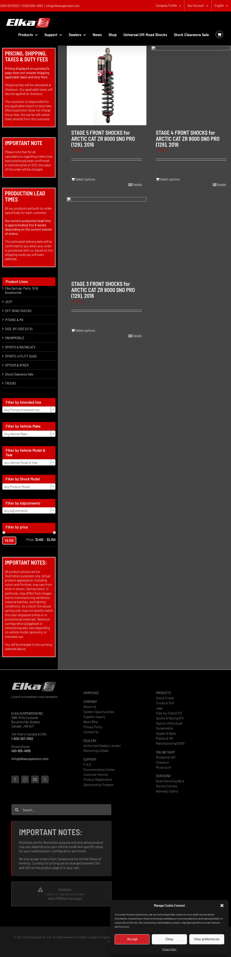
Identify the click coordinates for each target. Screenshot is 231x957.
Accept (132, 939)
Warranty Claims (167, 791)
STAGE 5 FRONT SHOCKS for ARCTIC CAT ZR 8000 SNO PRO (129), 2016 (103, 138)
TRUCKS (10, 383)
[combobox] (28, 409)
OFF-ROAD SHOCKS (18, 310)
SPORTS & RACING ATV (20, 347)
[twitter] (45, 779)
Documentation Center (99, 769)
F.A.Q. (87, 764)
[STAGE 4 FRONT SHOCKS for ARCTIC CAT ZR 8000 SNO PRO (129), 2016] (191, 85)
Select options (85, 179)
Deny (169, 939)
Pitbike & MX (164, 738)
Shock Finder (165, 698)
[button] (222, 905)
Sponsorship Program (98, 784)
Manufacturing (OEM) (170, 743)
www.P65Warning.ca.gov (65, 898)
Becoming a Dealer (96, 750)
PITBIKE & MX (14, 319)
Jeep (159, 708)
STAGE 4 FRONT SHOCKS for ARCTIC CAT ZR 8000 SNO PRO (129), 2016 (187, 138)
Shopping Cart (166, 757)
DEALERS (89, 740)
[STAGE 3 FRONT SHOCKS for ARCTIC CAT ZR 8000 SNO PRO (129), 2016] (106, 236)
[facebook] (15, 779)
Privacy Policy (169, 949)
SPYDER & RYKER (16, 365)
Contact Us (91, 732)
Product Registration (97, 779)
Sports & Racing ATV (170, 718)
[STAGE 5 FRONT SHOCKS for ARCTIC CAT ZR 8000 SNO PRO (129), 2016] (106, 85)
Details (137, 184)
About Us (89, 706)
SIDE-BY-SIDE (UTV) (18, 329)
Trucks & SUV (165, 703)
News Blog (90, 721)
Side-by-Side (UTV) (169, 713)
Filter (9, 540)
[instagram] (25, 779)
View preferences (206, 939)
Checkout (162, 762)
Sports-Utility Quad (169, 723)
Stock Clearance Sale (19, 374)
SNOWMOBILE (14, 338)
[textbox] (28, 410)
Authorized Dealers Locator (102, 745)
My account (163, 767)
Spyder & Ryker (166, 733)
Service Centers (166, 786)
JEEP (8, 301)
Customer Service (95, 774)
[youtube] (35, 779)
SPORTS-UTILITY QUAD (21, 356)
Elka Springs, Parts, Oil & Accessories (21, 290)
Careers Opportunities (98, 711)
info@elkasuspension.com (63, 6)
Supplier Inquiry (94, 716)
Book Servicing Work (170, 781)
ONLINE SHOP (165, 752)
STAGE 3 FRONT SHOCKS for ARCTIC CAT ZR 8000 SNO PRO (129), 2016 (103, 289)
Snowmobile (164, 728)
